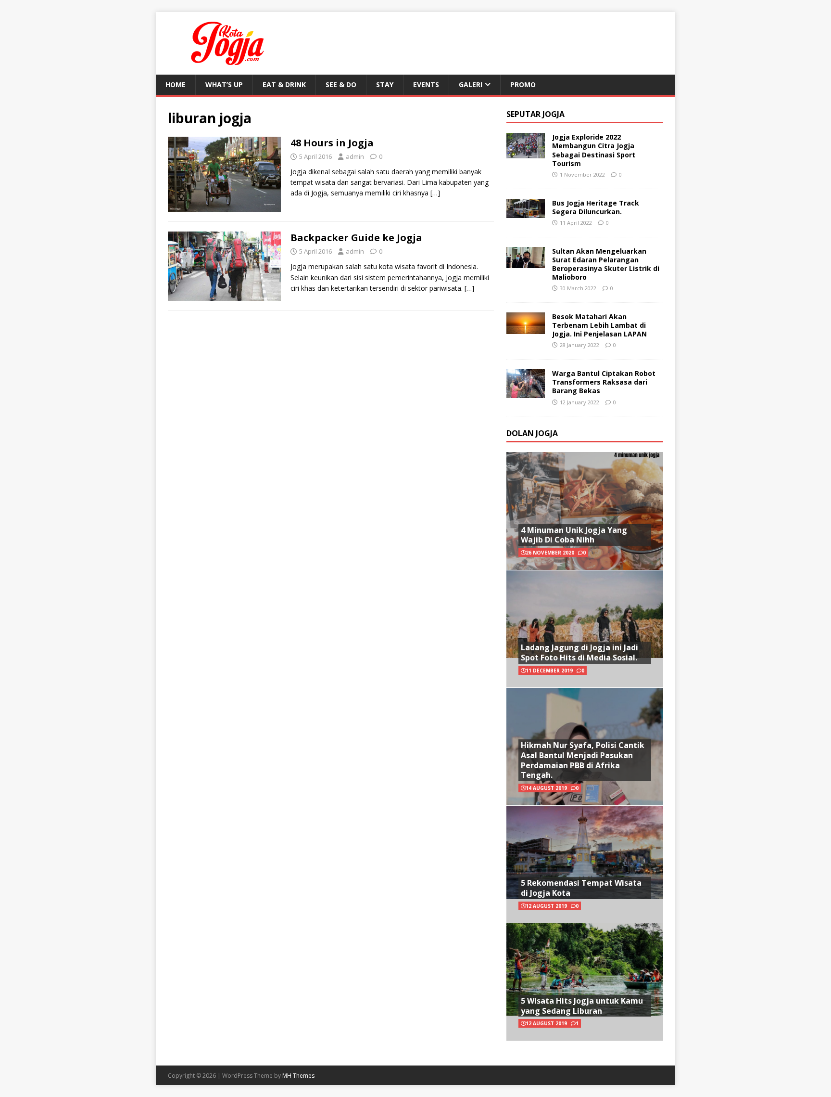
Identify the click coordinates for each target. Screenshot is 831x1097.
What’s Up (224, 84)
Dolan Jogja (532, 433)
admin (355, 156)
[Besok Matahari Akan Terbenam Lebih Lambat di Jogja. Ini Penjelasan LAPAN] (525, 328)
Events (426, 84)
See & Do (341, 84)
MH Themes (298, 1075)
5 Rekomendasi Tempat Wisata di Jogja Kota (581, 888)
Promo (523, 84)
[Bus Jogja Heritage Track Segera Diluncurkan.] (525, 212)
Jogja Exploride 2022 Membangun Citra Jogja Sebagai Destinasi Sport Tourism (593, 150)
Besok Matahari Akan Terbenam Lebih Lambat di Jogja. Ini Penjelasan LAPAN (599, 325)
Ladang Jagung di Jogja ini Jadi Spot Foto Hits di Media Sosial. (579, 652)
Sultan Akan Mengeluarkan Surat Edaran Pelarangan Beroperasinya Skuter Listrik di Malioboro (605, 264)
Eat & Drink (284, 84)
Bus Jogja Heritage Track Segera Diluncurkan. (595, 207)
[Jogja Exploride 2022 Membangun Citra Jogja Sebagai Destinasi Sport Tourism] (525, 152)
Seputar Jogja (535, 114)
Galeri (470, 84)
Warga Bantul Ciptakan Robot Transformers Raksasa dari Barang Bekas (603, 382)
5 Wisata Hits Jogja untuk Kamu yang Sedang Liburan (582, 1005)
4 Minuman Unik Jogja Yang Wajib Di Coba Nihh (574, 535)
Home (175, 84)
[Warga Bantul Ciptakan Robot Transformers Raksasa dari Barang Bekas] (525, 392)
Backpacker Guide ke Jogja (356, 237)
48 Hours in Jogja (332, 142)
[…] (435, 192)
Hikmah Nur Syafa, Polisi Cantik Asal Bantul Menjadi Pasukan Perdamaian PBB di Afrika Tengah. (582, 760)
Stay (384, 84)
